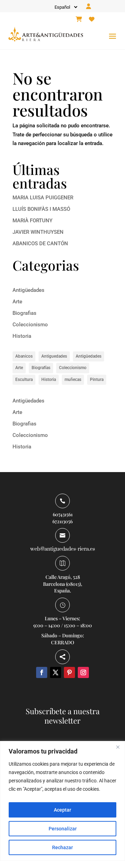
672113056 (62, 521)
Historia (21, 336)
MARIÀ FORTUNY (32, 220)
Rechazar (62, 847)
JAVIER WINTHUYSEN (38, 232)
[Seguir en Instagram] (83, 672)
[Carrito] (79, 19)
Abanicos (24, 356)
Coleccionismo (30, 324)
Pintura (96, 379)
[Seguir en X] (55, 672)
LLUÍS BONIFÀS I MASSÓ (41, 209)
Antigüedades (28, 290)
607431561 (63, 514)
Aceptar (62, 810)
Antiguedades (54, 356)
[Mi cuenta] (88, 6)
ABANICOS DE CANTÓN (40, 243)
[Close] (118, 747)
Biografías (41, 367)
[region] (62, 801)
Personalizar (63, 828)
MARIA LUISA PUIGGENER (42, 197)
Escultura (24, 379)
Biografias (24, 313)
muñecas (73, 379)
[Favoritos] (91, 19)
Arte (17, 301)
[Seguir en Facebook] (41, 672)
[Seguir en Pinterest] (69, 672)
